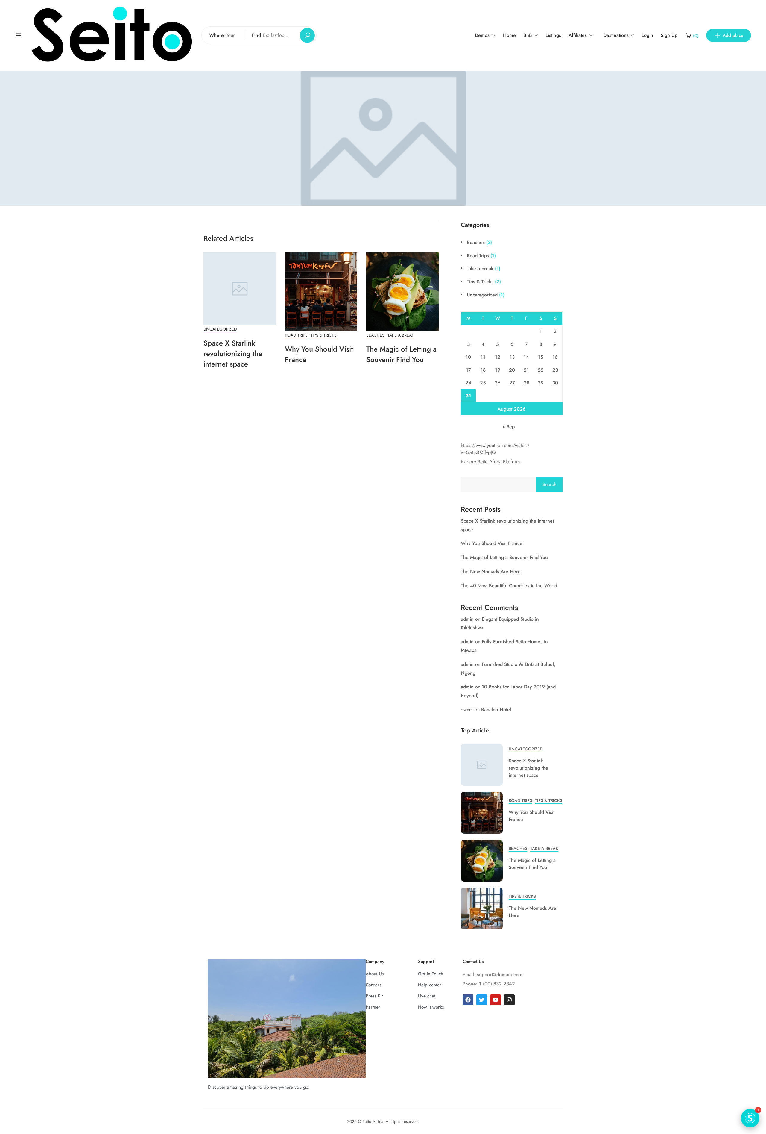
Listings (553, 35)
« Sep (509, 426)
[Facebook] (468, 999)
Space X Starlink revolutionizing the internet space (232, 353)
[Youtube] (495, 999)
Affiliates (578, 35)
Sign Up (669, 35)
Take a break (400, 335)
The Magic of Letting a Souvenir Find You (401, 354)
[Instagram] (509, 999)
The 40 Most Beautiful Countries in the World (509, 585)
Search (549, 484)
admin (467, 619)
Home (509, 35)
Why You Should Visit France (491, 543)
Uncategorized (220, 329)
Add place (733, 35)
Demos (482, 35)
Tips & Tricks (324, 335)
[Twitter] (481, 999)
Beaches (375, 335)
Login (647, 35)
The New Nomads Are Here (491, 571)
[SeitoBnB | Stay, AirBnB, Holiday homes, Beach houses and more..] (112, 34)
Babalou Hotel (496, 709)
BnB (527, 35)
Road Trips (296, 335)
